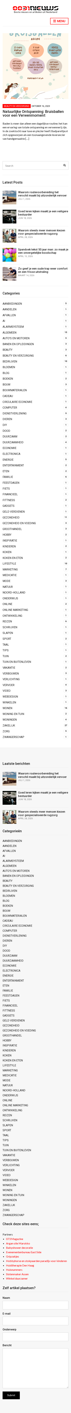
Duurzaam (10, 436)
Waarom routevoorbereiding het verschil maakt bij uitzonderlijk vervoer (42, 194)
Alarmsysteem (13, 326)
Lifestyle (9, 563)
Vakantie (9, 667)
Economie (9, 448)
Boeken (8, 378)
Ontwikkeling (12, 615)
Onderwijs (10, 598)
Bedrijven (10, 361)
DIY (5, 425)
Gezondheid (11, 517)
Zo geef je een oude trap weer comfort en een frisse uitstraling (43, 270)
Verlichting (11, 679)
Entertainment (13, 465)
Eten (6, 471)
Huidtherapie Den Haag (20, 1265)
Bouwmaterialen (15, 390)
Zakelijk (9, 725)
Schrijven (10, 627)
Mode (6, 581)
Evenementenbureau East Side (23, 1252)
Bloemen (9, 367)
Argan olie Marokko (18, 1243)
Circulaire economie (17, 402)
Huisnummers (14, 1269)
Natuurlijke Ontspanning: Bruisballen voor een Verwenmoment (33, 113)
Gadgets (8, 505)
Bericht (7, 1345)
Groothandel (12, 529)
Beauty (7, 349)
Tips (6, 650)
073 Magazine (14, 1238)
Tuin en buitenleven (17, 661)
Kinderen (9, 546)
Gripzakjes (12, 1256)
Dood (6, 430)
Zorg (6, 731)
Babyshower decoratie (19, 1247)
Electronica (11, 454)
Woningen (10, 719)
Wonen (7, 708)
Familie (8, 477)
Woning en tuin (13, 714)
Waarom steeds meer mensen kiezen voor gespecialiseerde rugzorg (41, 232)
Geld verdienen (14, 511)
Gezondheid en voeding (19, 523)
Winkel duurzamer (17, 1278)
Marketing (10, 569)
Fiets (6, 488)
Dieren (7, 419)
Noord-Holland (14, 592)
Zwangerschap (13, 737)
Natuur (8, 586)
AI (4, 321)
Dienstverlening (15, 413)
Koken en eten (13, 558)
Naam (6, 1297)
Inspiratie (10, 540)
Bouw (6, 384)
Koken (7, 552)
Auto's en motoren (16, 338)
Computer (10, 407)
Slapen (8, 633)
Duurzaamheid (13, 442)
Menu (60, 21)
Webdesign (10, 696)
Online (7, 604)
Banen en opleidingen (18, 344)
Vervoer (8, 685)
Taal (6, 644)
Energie (8, 459)
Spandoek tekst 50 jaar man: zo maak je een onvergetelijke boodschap (43, 251)
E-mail (7, 1313)
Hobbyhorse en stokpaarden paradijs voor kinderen (36, 1260)
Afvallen (9, 315)
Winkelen (9, 702)
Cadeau (8, 396)
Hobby (7, 534)
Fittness (9, 500)
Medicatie (10, 575)
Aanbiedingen (12, 303)
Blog (6, 373)
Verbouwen (11, 673)
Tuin (6, 656)
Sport (7, 638)
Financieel (10, 494)
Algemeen (9, 332)
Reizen (7, 621)
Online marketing (15, 610)
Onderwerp (9, 1329)
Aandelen (9, 309)
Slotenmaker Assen (17, 1274)
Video (7, 690)
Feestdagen (11, 482)
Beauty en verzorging (16, 106)
